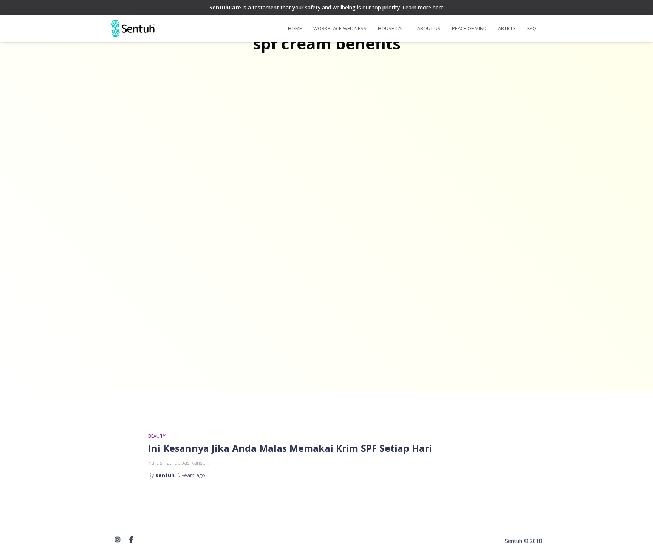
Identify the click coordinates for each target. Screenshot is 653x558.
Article (507, 28)
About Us (429, 28)
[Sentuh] (132, 28)
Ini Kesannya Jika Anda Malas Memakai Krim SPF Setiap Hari (290, 448)
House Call (392, 28)
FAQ (531, 28)
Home (295, 28)
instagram (117, 540)
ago (191, 475)
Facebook (131, 540)
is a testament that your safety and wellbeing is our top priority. (326, 7)
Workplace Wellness (340, 28)
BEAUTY (157, 436)
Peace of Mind (469, 28)
